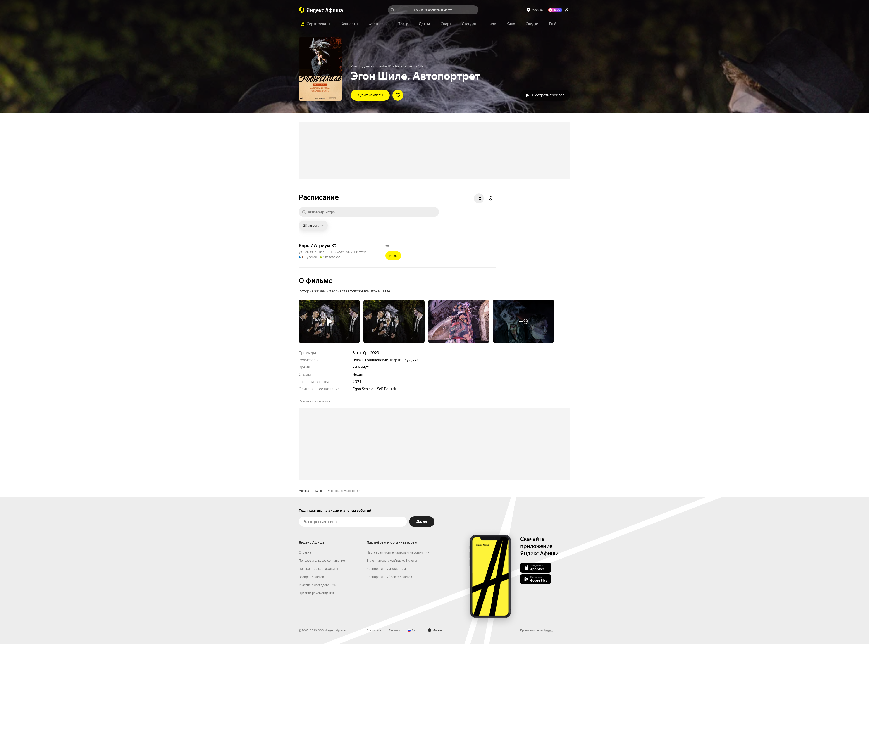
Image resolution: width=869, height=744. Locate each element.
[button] (552, 24)
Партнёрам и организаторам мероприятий (398, 652)
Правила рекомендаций (316, 693)
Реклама (394, 730)
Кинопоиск (323, 433)
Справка (305, 652)
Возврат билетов (311, 677)
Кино (318, 591)
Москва (304, 591)
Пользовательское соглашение (322, 661)
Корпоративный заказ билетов (389, 677)
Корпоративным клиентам (386, 669)
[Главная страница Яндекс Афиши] (302, 10)
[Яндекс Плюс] (555, 10)
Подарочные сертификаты (318, 669)
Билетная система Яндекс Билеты (392, 661)
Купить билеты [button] (370, 95)
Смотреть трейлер (548, 95)
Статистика (374, 730)
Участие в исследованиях (317, 685)
